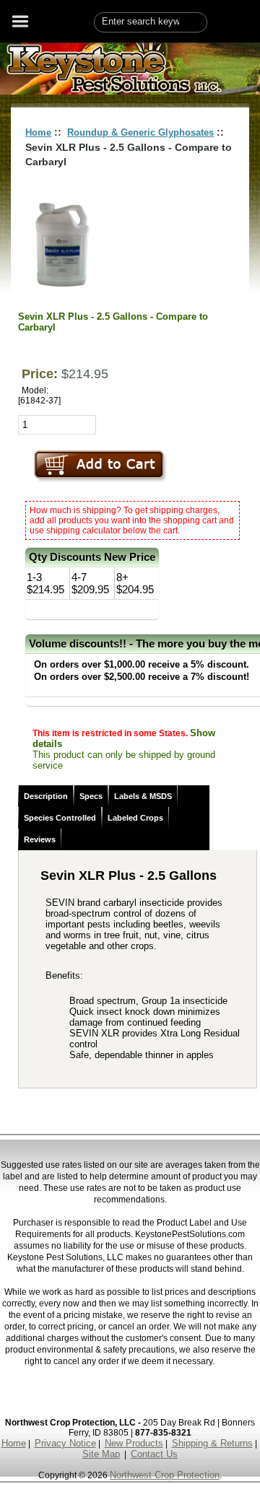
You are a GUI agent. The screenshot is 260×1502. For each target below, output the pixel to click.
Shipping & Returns (212, 1443)
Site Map (101, 1454)
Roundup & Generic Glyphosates (140, 132)
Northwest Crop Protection (165, 1475)
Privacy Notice (65, 1443)
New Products (134, 1443)
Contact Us (154, 1454)
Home (38, 132)
